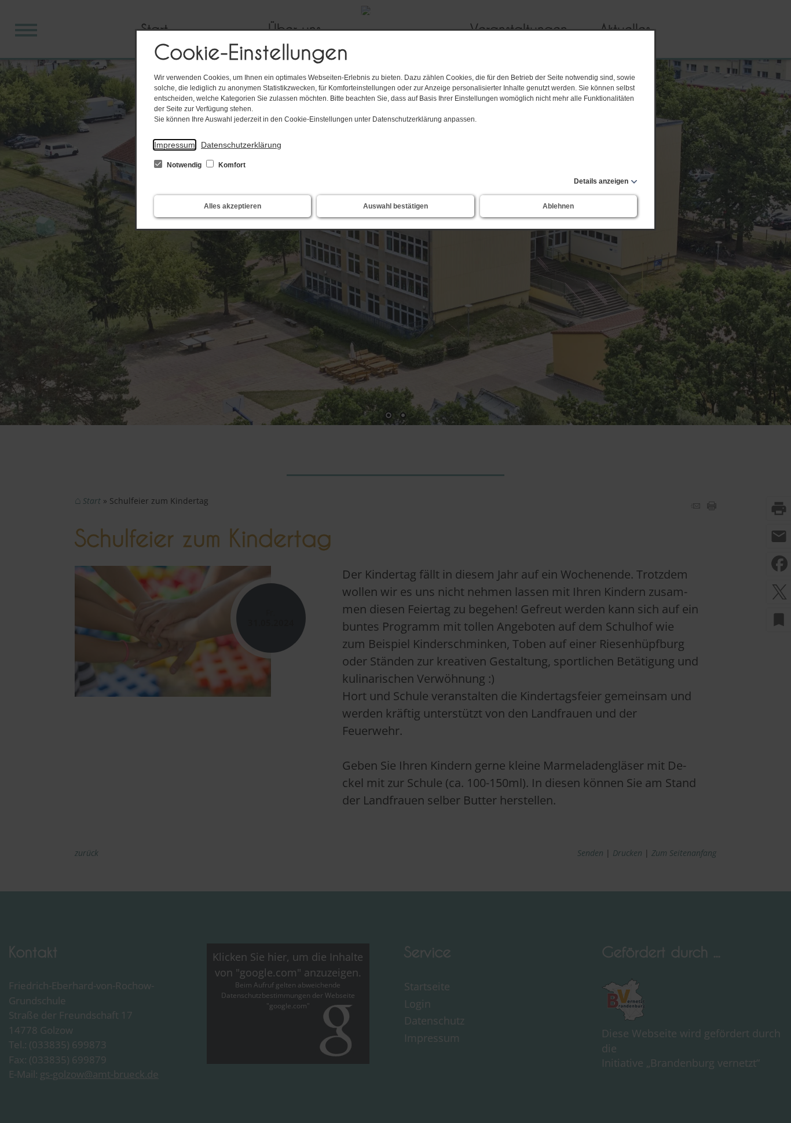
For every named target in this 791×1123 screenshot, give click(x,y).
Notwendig (184, 165)
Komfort (231, 165)
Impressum (174, 144)
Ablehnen (558, 206)
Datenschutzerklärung (241, 144)
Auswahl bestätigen (395, 206)
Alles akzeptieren (232, 206)
